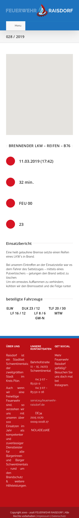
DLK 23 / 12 (35, 308)
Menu (18, 25)
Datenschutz (58, 516)
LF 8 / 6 (40, 313)
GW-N (40, 318)
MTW (58, 313)
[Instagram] (59, 403)
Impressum (43, 516)
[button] (39, 92)
